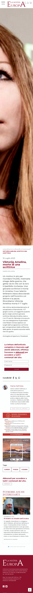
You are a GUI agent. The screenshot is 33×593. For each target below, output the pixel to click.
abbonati (19, 352)
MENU (3, 4)
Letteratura (24, 249)
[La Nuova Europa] (16, 4)
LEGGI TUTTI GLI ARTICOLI (20, 408)
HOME (5, 249)
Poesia (15, 469)
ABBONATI (7, 483)
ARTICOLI (11, 249)
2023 (17, 249)
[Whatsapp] (19, 378)
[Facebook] (13, 378)
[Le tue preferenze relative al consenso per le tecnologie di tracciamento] (30, 590)
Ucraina (24, 469)
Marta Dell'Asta (9, 271)
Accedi (16, 369)
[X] (6, 586)
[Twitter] (16, 378)
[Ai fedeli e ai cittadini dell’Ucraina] (16, 505)
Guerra (7, 469)
